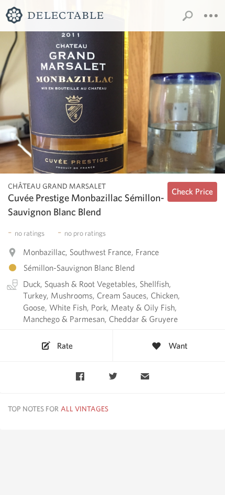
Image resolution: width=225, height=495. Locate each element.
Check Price (192, 192)
